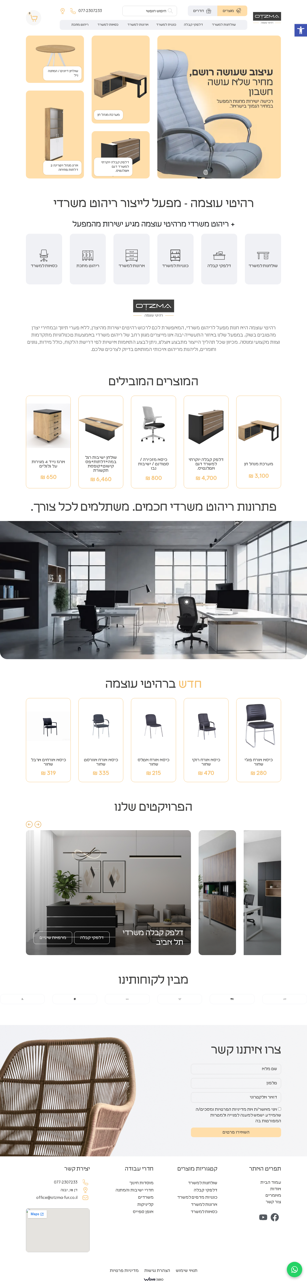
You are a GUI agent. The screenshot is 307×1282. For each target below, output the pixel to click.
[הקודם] (29, 824)
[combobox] (149, 11)
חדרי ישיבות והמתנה (135, 1190)
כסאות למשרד (204, 1212)
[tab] (232, 11)
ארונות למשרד (204, 1204)
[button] (301, 30)
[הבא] (38, 824)
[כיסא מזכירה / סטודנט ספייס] (186, 602)
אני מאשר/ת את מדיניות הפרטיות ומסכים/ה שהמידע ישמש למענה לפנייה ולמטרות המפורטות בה (238, 1115)
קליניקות (145, 1204)
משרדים (146, 1197)
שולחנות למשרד (202, 1183)
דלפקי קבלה (205, 1190)
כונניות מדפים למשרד (197, 1197)
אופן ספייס (143, 1212)
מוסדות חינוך (141, 1183)
